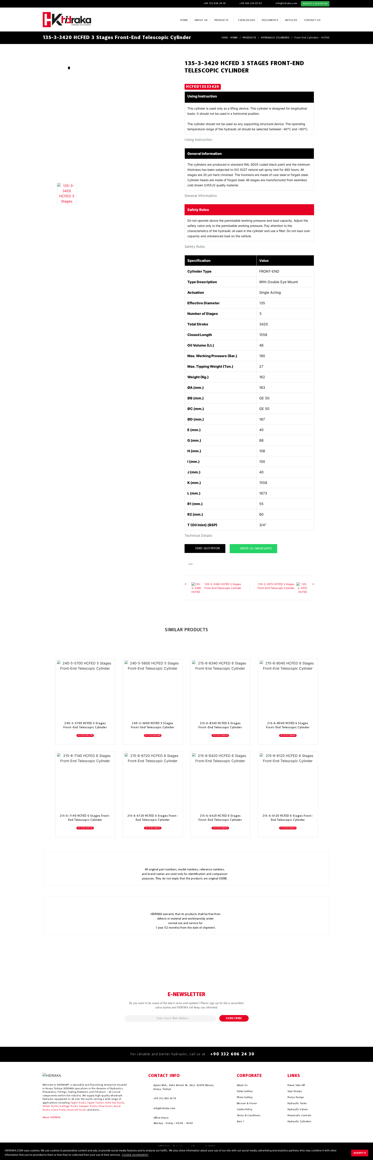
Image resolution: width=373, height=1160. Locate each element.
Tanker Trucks (50, 1106)
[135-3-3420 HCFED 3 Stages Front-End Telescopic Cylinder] (115, 193)
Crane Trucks (58, 1110)
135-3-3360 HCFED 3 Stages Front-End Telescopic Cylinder (222, 586)
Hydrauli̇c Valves (298, 1109)
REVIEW (82, 705)
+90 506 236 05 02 (250, 3)
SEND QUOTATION (207, 548)
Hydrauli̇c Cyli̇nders (299, 1121)
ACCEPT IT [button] (360, 1153)
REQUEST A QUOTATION (315, 4)
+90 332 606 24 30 (215, 3)
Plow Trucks (105, 1106)
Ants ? (240, 1121)
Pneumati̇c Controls (299, 1115)
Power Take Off (296, 1085)
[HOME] (67, 19)
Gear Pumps (295, 1091)
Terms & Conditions (249, 1115)
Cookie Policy (245, 1109)
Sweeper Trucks (88, 1106)
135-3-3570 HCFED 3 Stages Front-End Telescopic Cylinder (276, 586)
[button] (329, 20)
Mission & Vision (247, 1103)
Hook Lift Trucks (77, 1110)
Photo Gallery (245, 1097)
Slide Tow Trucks (114, 1103)
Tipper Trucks (78, 1103)
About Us (242, 1085)
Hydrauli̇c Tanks (297, 1103)
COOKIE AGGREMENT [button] (135, 1155)
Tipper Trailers (95, 1103)
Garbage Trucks (69, 1106)
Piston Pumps (296, 1097)
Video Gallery (245, 1091)
